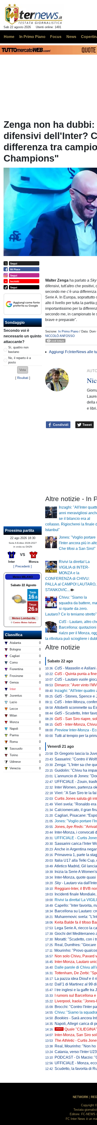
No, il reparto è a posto (19, 360)
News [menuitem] (71, 37)
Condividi (60, 425)
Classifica (13, 635)
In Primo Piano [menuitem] (32, 37)
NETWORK (80, 1097)
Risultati (22, 378)
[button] (22, 370)
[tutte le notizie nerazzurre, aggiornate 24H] (34, 14)
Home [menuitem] (9, 37)
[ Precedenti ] (22, 566)
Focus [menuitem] (55, 37)
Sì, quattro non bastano (18, 350)
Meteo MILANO (23, 577)
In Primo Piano (68, 331)
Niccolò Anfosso (60, 336)
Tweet (86, 425)
